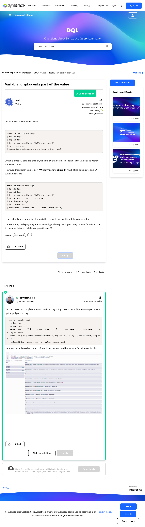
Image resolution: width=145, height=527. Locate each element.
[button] (128, 506)
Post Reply (89, 469)
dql (30, 235)
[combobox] (72, 46)
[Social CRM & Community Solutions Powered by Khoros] (135, 489)
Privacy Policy (105, 512)
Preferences (128, 521)
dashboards (19, 235)
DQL (36, 73)
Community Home (24, 15)
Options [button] (137, 73)
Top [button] (7, 488)
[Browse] (11, 15)
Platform (26, 73)
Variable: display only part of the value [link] (57, 73)
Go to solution (86, 93)
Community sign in (132, 15)
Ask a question (122, 82)
